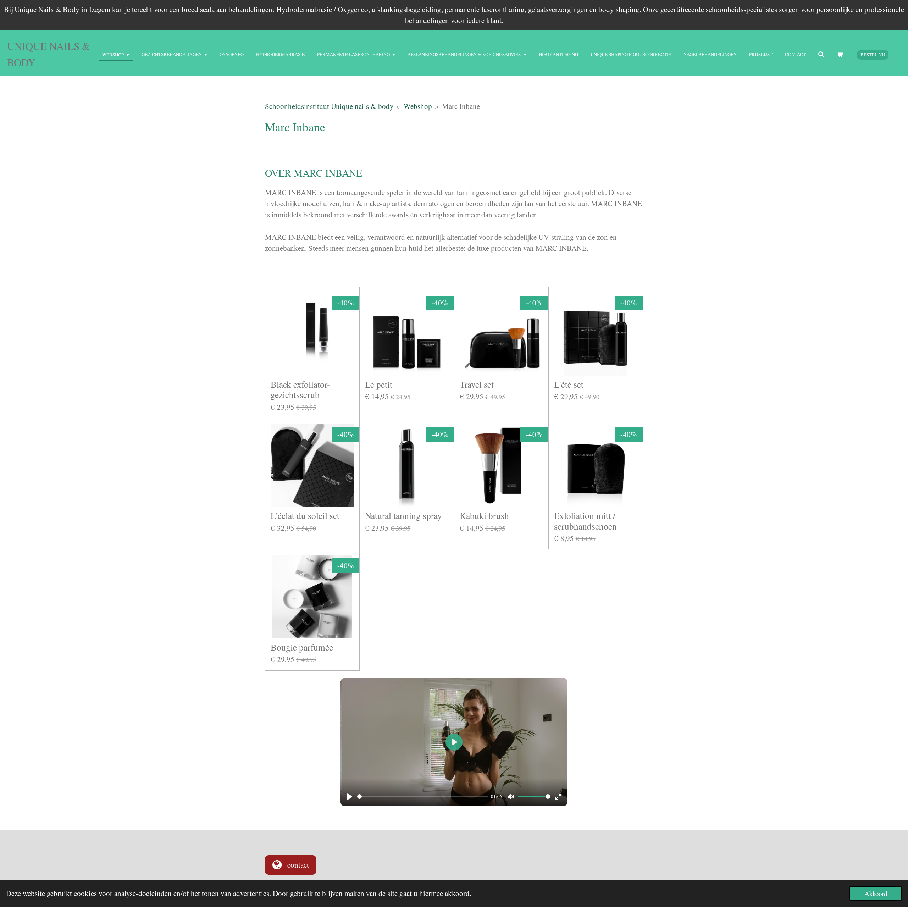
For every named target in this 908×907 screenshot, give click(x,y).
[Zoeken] (821, 54)
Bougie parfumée (302, 647)
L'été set (568, 384)
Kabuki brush (484, 515)
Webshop (418, 106)
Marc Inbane (461, 106)
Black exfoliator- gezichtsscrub (300, 389)
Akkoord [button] (875, 893)
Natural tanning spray (403, 515)
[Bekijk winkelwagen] (840, 55)
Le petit (378, 384)
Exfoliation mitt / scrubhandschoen (585, 520)
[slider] (422, 796)
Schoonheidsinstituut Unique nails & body (329, 106)
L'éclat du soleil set (305, 515)
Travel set (477, 384)
